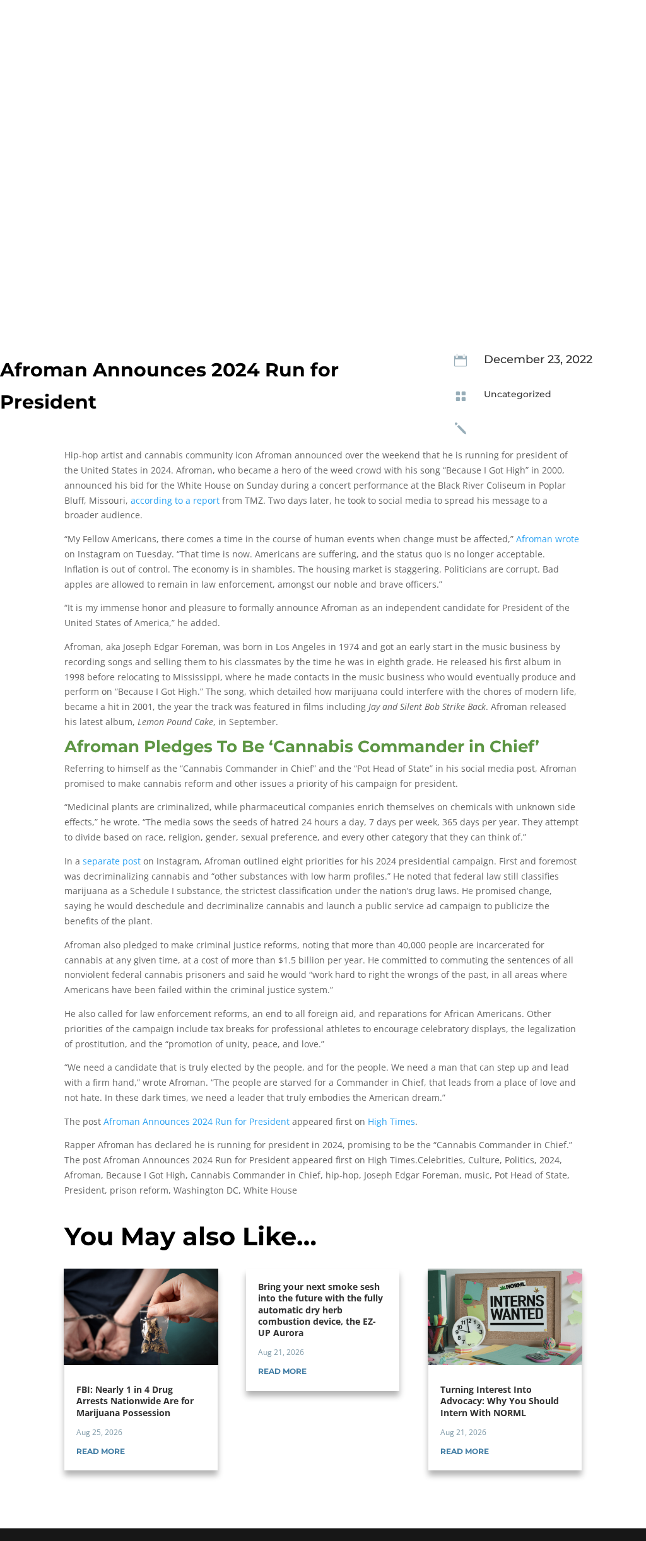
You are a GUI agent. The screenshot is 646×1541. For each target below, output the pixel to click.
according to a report (175, 500)
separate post (112, 861)
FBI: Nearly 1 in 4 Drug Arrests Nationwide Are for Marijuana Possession (135, 1400)
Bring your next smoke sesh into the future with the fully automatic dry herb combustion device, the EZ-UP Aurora (320, 1310)
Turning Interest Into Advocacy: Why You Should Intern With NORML (499, 1400)
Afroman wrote (547, 539)
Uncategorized (517, 394)
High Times (391, 1121)
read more (100, 1451)
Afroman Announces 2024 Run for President (196, 1121)
